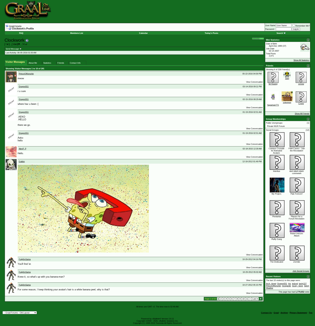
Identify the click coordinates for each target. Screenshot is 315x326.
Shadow (269, 288)
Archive (284, 313)
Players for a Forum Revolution (296, 217)
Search (280, 33)
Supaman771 (273, 105)
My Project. (277, 194)
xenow (301, 84)
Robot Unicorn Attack (296, 234)
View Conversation (254, 82)
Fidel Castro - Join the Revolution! (297, 149)
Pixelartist (276, 216)
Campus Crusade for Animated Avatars (276, 150)
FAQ (21, 33)
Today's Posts (211, 33)
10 (243, 299)
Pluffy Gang (276, 239)
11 (247, 299)
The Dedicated (276, 262)
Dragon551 (24, 86)
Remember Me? (302, 26)
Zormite (296, 262)
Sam (287, 78)
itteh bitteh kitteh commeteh (296, 172)
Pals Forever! (297, 194)
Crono (301, 103)
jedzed (295, 283)
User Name (270, 25)
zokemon (287, 102)
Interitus (276, 171)
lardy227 (303, 283)
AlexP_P (22, 149)
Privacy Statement (298, 313)
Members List (76, 33)
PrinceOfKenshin (26, 74)
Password (269, 29)
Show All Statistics (301, 60)
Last (255, 299)
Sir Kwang (273, 84)
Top (310, 313)
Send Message (12, 49)
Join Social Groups (301, 271)
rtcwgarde (286, 286)
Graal (276, 313)
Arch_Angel (271, 283)
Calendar (143, 33)
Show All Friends (302, 113)
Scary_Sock (297, 286)
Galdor (22, 161)
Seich (306, 286)
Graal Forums (15, 26)
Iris (289, 283)
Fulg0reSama (25, 259)
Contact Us (266, 313)
